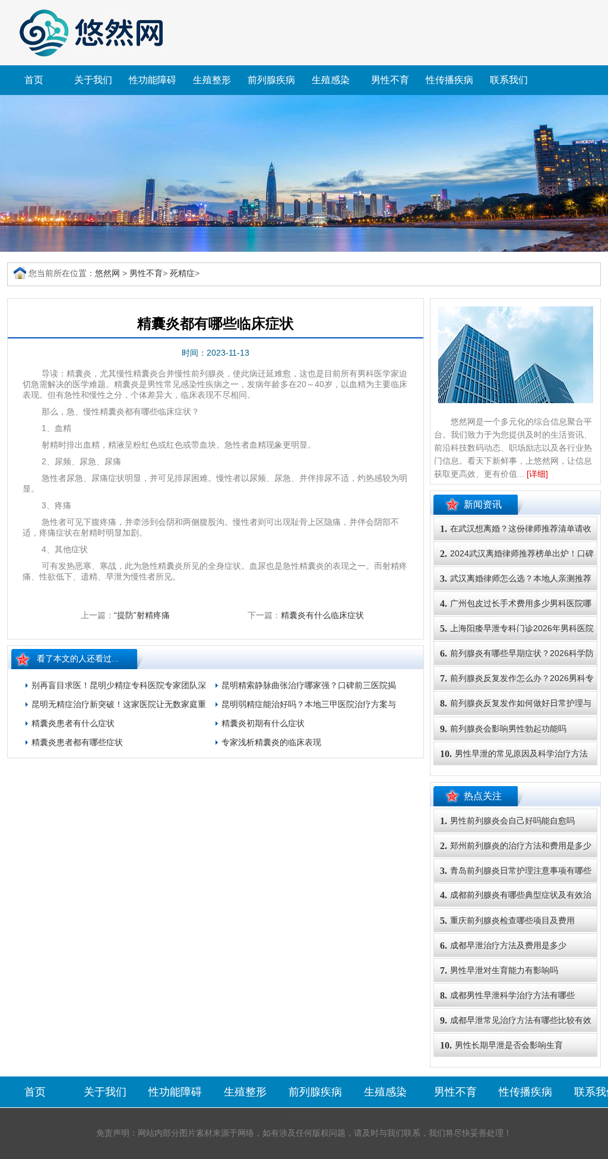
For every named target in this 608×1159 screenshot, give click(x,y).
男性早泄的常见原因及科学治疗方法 (514, 754)
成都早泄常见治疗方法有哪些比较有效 (515, 1020)
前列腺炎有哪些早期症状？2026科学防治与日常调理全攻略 (517, 664)
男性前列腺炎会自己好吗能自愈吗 (507, 821)
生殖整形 (212, 80)
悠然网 (107, 273)
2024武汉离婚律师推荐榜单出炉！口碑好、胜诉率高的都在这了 (517, 565)
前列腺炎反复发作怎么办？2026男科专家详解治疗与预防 (517, 689)
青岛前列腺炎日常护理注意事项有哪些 (515, 871)
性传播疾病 (449, 80)
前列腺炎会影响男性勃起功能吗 (503, 729)
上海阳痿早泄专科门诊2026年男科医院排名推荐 (517, 639)
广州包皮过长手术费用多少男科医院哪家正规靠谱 (515, 614)
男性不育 (390, 80)
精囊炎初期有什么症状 (263, 723)
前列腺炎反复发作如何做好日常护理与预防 (515, 714)
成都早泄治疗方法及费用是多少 (503, 945)
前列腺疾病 (271, 80)
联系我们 (509, 80)
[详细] (537, 474)
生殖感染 (331, 80)
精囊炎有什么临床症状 (322, 615)
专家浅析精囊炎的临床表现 (271, 742)
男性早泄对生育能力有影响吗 (499, 970)
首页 (33, 80)
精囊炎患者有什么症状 (73, 723)
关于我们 (93, 80)
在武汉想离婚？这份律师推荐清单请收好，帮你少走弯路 (515, 540)
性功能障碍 (152, 80)
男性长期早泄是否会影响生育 (501, 1045)
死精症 (182, 273)
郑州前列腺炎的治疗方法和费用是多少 (515, 846)
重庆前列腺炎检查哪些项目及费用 (507, 921)
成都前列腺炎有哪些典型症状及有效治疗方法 (515, 906)
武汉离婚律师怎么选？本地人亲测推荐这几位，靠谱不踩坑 (515, 590)
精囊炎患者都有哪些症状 (77, 742)
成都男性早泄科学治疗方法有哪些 (507, 995)
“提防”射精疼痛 (142, 615)
